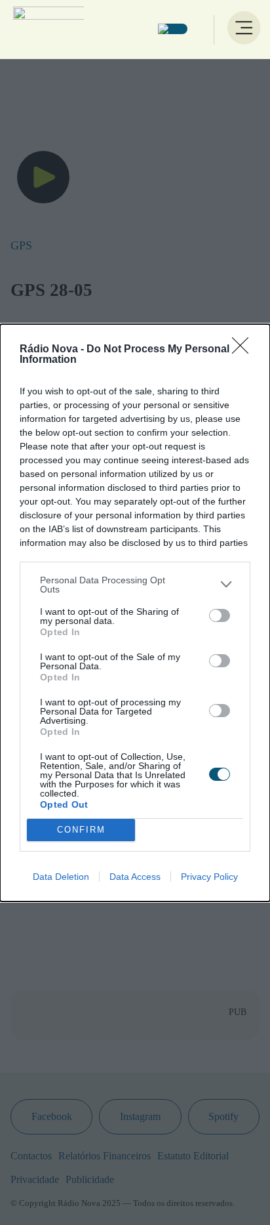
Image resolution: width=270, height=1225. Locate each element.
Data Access (135, 876)
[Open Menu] (242, 29)
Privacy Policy (209, 876)
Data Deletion (61, 876)
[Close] (244, 349)
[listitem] (135, 584)
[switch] (219, 615)
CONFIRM (81, 830)
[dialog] (135, 613)
